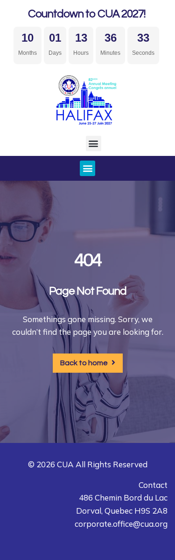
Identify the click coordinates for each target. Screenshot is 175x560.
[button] (93, 143)
